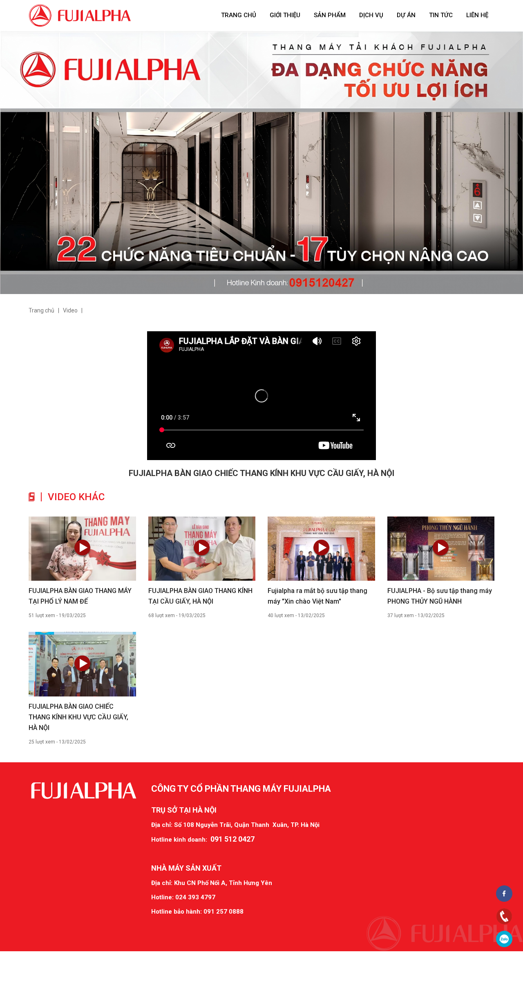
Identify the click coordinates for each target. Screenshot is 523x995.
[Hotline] (504, 916)
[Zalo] (504, 938)
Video (70, 310)
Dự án (406, 15)
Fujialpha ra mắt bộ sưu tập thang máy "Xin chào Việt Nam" (317, 596)
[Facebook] (504, 893)
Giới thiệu (285, 15)
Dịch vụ (371, 15)
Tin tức (441, 15)
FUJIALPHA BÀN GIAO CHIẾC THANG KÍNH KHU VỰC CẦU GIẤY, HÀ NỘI (78, 717)
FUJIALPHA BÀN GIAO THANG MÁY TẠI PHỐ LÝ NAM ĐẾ (80, 596)
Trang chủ (238, 15)
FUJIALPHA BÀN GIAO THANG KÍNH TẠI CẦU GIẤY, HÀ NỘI (200, 596)
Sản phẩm (330, 15)
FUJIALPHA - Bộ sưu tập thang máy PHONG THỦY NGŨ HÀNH (439, 596)
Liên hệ (477, 15)
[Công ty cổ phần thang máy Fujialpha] (80, 15)
